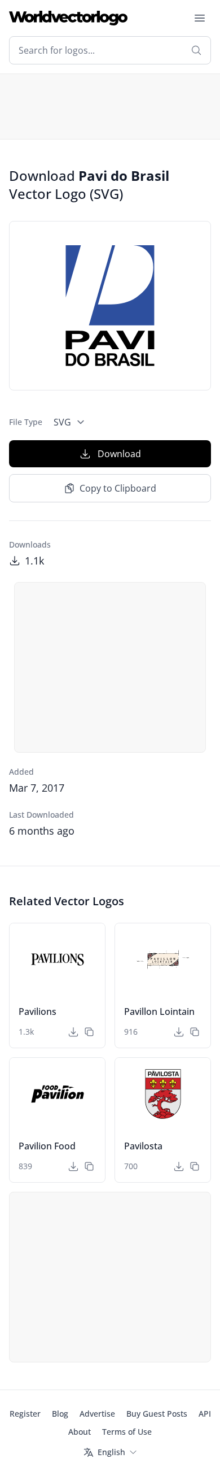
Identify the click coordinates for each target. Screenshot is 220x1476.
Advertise (97, 1413)
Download (119, 454)
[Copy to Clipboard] (89, 1032)
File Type (25, 421)
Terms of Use (127, 1431)
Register (25, 1413)
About (79, 1431)
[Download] (73, 1032)
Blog (60, 1413)
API (205, 1413)
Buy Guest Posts (156, 1413)
